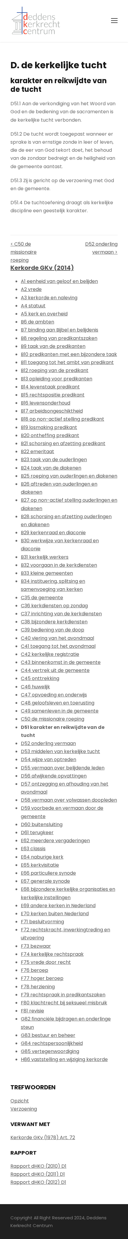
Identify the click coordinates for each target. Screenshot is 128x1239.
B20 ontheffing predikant (50, 435)
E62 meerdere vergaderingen (55, 840)
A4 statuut (33, 305)
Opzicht (19, 1100)
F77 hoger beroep (42, 978)
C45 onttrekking (40, 678)
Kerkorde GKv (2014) (42, 268)
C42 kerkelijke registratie (50, 654)
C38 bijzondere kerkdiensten (54, 621)
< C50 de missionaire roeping (23, 252)
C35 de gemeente (42, 597)
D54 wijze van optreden (48, 759)
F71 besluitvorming (42, 921)
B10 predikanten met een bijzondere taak (69, 354)
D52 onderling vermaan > (101, 248)
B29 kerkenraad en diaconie (53, 532)
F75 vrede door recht (46, 962)
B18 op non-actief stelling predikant (62, 419)
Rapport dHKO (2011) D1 (37, 1174)
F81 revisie (32, 1010)
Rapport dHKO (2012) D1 (38, 1182)
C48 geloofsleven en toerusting (57, 702)
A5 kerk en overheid (44, 313)
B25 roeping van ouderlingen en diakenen (69, 476)
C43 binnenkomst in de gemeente (61, 662)
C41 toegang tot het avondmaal (58, 646)
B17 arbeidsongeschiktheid (52, 411)
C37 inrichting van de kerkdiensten (61, 613)
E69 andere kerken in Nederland (58, 905)
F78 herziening (38, 986)
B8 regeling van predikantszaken (59, 338)
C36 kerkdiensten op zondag (54, 605)
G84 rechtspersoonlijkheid (52, 1043)
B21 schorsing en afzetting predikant (63, 443)
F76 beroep (34, 970)
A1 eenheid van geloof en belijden (59, 281)
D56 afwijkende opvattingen (54, 775)
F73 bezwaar (36, 946)
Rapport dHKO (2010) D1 (38, 1166)
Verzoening (23, 1108)
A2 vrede (31, 289)
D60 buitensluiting (42, 824)
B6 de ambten (37, 321)
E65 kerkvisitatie (40, 865)
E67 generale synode (45, 881)
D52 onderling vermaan (48, 743)
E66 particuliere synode (48, 873)
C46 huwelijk (35, 686)
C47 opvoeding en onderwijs (54, 694)
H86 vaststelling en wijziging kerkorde (64, 1059)
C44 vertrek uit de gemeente (55, 670)
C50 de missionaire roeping (52, 718)
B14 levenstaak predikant (50, 386)
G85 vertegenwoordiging (50, 1051)
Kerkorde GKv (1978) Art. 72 (42, 1137)
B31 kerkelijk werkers (44, 557)
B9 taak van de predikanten (53, 346)
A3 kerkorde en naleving (49, 297)
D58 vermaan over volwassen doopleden (69, 800)
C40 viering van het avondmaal (57, 638)
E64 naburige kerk (42, 857)
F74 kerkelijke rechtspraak (52, 954)
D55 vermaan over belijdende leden (62, 767)
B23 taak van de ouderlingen (54, 459)
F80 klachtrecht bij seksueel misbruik (64, 1002)
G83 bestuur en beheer (48, 1035)
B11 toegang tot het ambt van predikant (67, 362)
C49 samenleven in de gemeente (60, 710)
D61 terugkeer (37, 832)
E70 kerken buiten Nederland (55, 913)
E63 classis (33, 848)
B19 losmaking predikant (49, 427)
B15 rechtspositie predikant (53, 394)
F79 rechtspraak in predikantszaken (63, 994)
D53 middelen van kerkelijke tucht (60, 751)
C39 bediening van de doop (52, 629)
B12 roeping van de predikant (54, 370)
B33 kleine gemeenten (47, 573)
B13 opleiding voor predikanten (56, 378)
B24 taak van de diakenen (51, 467)
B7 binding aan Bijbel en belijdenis (59, 329)
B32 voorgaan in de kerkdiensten (59, 565)
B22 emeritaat (37, 451)
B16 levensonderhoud (45, 402)
